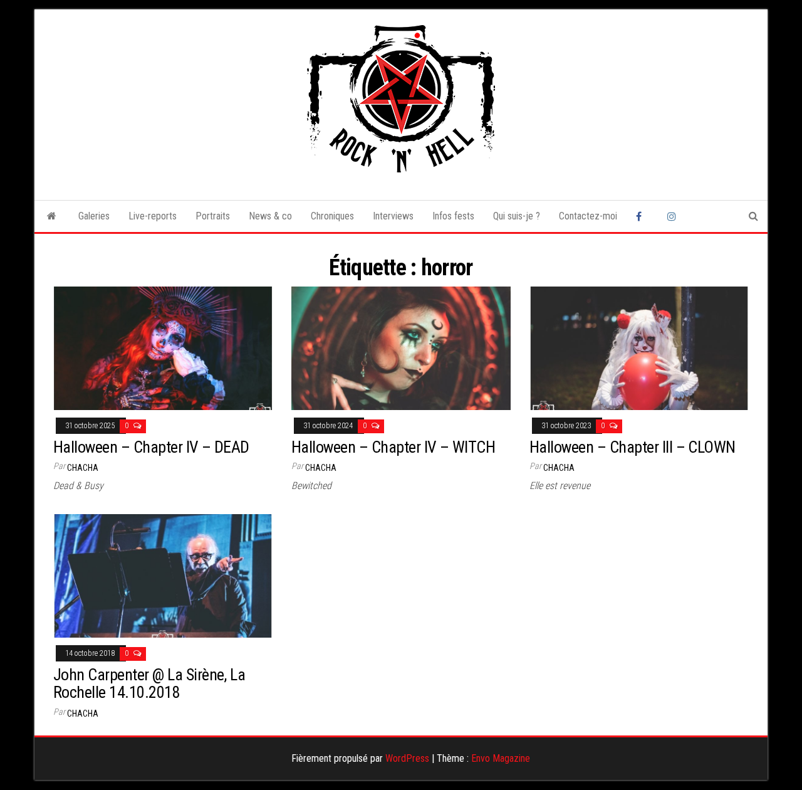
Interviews (393, 216)
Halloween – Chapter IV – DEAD (151, 447)
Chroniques (332, 216)
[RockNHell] (51, 216)
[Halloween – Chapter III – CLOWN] (639, 348)
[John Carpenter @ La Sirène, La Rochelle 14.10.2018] (163, 575)
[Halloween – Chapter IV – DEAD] (163, 348)
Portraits (212, 216)
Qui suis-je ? (516, 216)
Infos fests (453, 216)
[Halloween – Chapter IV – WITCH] (401, 348)
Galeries (94, 216)
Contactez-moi (588, 216)
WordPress (407, 758)
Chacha (82, 468)
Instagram (673, 216)
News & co (270, 216)
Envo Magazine (500, 758)
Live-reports (152, 216)
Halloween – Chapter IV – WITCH (393, 447)
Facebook (642, 216)
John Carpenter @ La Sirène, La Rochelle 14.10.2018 (149, 683)
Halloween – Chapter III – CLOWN (632, 447)
